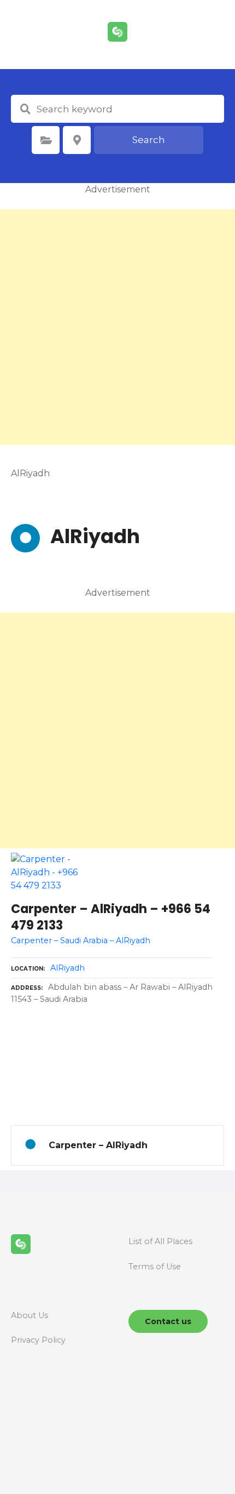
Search (148, 139)
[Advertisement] (117, 327)
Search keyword (25, 109)
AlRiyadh (67, 968)
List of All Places (160, 1241)
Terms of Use (154, 1266)
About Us (29, 1315)
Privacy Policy (38, 1340)
